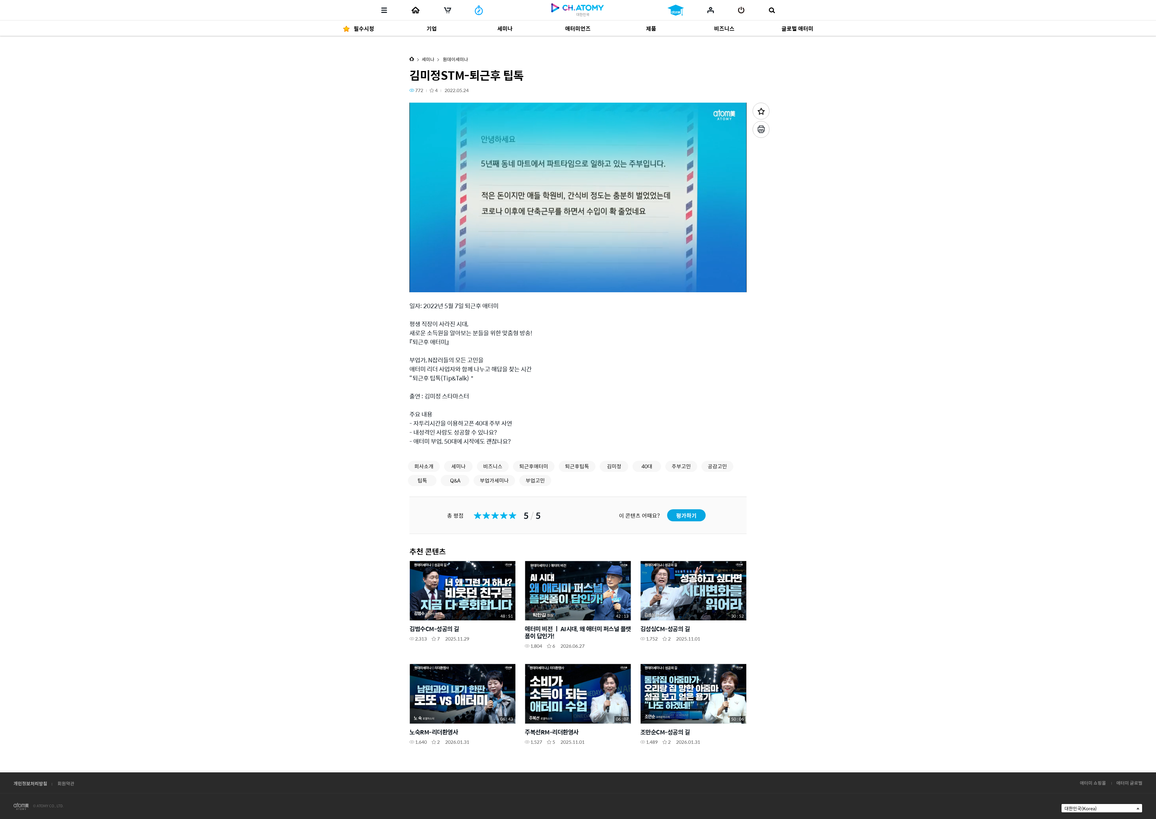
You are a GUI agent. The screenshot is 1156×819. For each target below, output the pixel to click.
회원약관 (65, 783)
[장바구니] (447, 10)
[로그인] (741, 10)
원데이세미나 (455, 59)
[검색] (771, 10)
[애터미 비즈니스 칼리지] (675, 10)
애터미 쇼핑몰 (1093, 782)
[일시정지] (421, 284)
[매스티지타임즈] (479, 10)
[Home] (415, 10)
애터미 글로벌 (1129, 782)
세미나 (428, 59)
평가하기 (686, 515)
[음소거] (458, 284)
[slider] (578, 276)
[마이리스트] (711, 9)
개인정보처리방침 (30, 783)
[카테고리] (384, 10)
